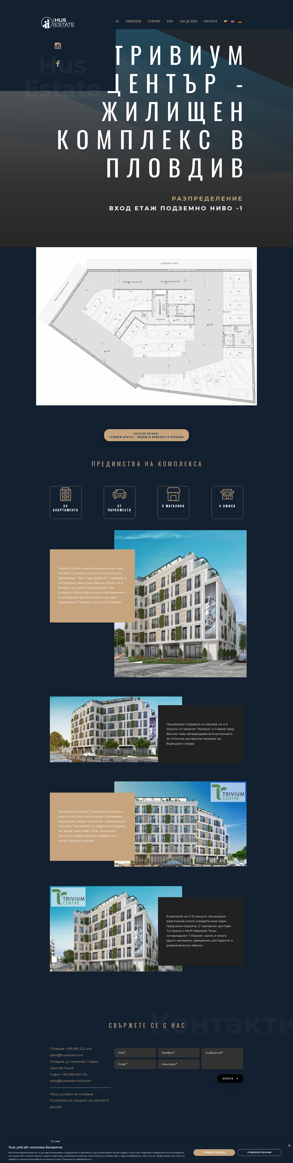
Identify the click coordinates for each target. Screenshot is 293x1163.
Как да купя (188, 21)
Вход (122, 208)
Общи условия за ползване (71, 1094)
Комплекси (133, 21)
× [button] (289, 1145)
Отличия (154, 21)
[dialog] (146, 1152)
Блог (170, 21)
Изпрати (228, 1078)
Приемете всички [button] (214, 1152)
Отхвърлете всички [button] (259, 1152)
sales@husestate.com (66, 1055)
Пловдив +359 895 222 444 (71, 1049)
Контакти (210, 21)
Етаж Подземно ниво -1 (189, 208)
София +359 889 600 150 (68, 1074)
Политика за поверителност (77, 1159)
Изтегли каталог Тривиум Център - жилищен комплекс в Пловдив (146, 435)
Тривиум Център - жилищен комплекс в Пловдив (154, 110)
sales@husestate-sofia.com (70, 1081)
